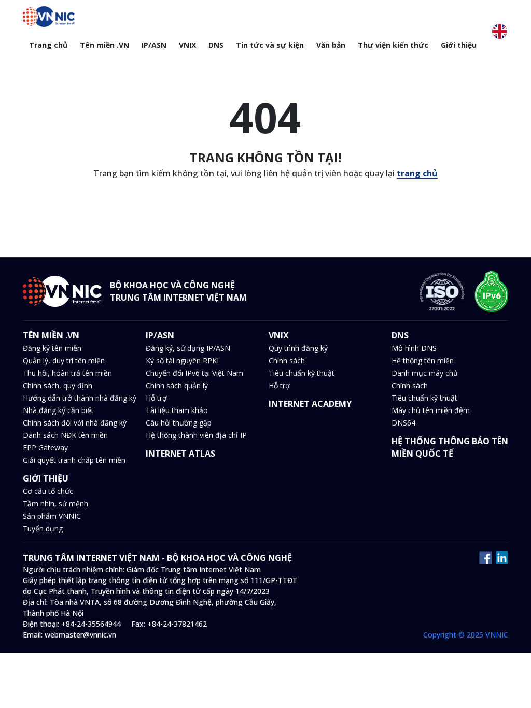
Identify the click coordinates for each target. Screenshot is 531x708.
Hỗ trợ (156, 398)
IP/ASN (154, 45)
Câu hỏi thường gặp (179, 423)
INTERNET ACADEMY (310, 403)
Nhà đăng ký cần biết (58, 410)
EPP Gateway (45, 447)
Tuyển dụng (43, 528)
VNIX (187, 45)
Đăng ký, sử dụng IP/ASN (188, 348)
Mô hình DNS (414, 348)
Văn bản (330, 45)
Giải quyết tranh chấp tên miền (74, 460)
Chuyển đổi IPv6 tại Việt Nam (194, 373)
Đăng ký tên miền (52, 348)
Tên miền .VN (104, 45)
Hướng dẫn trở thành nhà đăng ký (79, 398)
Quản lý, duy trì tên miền (64, 360)
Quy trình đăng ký (298, 348)
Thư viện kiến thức (393, 45)
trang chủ (417, 173)
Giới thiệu (459, 45)
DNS (215, 45)
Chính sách (287, 360)
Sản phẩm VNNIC (52, 516)
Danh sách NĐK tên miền (65, 435)
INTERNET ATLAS (180, 453)
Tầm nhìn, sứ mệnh (55, 503)
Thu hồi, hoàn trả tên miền (67, 373)
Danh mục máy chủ (425, 373)
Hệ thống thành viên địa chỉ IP (196, 435)
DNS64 (403, 423)
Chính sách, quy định (57, 385)
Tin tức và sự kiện (270, 45)
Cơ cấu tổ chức (48, 491)
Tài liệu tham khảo (177, 410)
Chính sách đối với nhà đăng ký (75, 423)
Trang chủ (48, 45)
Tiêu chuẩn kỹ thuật (301, 373)
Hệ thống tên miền (423, 360)
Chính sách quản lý (177, 385)
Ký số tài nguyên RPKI (182, 360)
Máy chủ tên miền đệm (431, 410)
